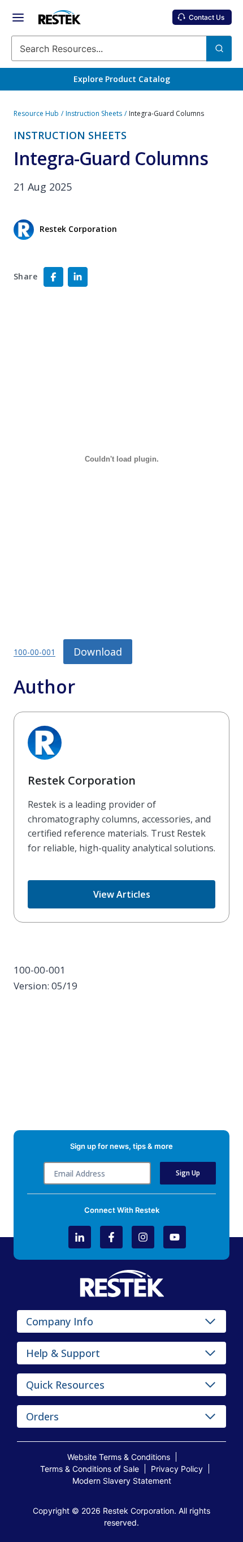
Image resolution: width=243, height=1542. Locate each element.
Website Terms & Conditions (118, 1457)
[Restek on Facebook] (111, 1237)
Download (97, 651)
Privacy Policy (177, 1469)
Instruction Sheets (94, 113)
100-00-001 (34, 652)
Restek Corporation (82, 780)
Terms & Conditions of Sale (89, 1469)
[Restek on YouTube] (175, 1237)
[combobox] (121, 48)
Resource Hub (36, 113)
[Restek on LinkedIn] (80, 1237)
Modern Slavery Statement (121, 1480)
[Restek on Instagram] (143, 1237)
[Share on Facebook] (53, 277)
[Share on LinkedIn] (78, 277)
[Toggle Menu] (18, 17)
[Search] (219, 48)
